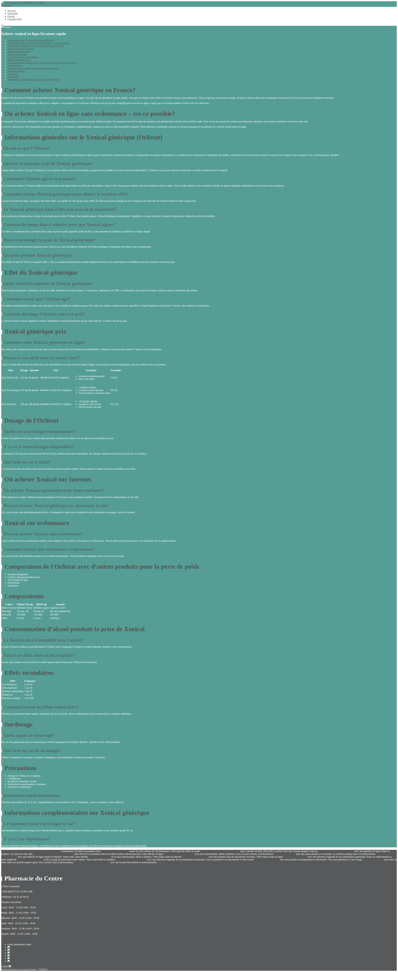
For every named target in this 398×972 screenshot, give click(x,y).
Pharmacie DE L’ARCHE (30, 859)
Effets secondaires (16, 71)
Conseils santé (14, 19)
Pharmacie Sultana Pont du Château (91, 862)
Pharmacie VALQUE (284, 854)
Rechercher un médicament (47, 851)
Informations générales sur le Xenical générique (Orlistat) (35, 46)
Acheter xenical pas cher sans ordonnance (352, 862)
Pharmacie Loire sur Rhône (115, 851)
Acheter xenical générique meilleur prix (240, 862)
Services (11, 10)
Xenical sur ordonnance (19, 60)
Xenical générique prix (18, 51)
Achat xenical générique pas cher (204, 862)
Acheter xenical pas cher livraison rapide (311, 862)
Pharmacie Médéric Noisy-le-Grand (336, 851)
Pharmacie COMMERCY (195, 856)
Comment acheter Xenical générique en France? (31, 40)
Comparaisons (14, 65)
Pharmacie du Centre (34, 2)
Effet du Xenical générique (20, 48)
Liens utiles (379, 862)
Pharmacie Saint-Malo (100, 856)
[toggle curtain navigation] (2, 25)
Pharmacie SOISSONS (295, 856)
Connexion (6, 5)
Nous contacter (8, 939)
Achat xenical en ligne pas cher (172, 862)
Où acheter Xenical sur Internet (22, 57)
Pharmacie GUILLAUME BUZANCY (220, 851)
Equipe (10, 16)
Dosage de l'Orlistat (17, 54)
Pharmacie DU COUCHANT (179, 854)
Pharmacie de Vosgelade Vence (131, 859)
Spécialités (12, 13)
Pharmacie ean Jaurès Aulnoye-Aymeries (54, 854)
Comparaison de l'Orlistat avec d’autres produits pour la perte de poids (41, 62)
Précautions (13, 76)
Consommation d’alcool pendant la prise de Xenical (32, 68)
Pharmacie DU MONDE (267, 859)
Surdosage (12, 74)
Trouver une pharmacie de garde (17, 851)
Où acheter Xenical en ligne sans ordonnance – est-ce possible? (38, 43)
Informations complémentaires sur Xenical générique (33, 79)
